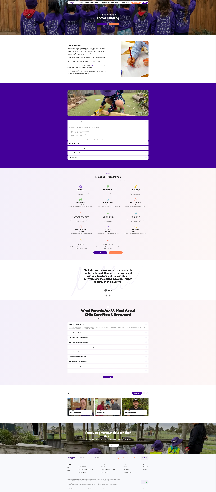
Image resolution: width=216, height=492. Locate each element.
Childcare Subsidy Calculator (129, 470)
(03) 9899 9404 (126, 2)
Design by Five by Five (143, 488)
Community (80, 470)
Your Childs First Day (128, 472)
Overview (103, 466)
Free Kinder (92, 2)
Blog (109, 2)
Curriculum (97, 2)
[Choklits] (72, 2)
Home (101, 14)
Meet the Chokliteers (82, 472)
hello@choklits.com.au (87, 458)
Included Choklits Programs (106, 473)
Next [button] (110, 295)
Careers (116, 2)
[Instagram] (142, 457)
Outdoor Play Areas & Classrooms (108, 470)
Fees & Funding (126, 469)
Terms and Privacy (103, 488)
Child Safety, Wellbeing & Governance (85, 469)
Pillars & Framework (82, 466)
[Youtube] (146, 457)
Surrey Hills (133, 458)
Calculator (93, 65)
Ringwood (125, 458)
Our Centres (145, 466)
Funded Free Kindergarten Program (108, 469)
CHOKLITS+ (81, 2)
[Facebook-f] (144, 457)
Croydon (118, 458)
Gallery (79, 473)
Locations (145, 464)
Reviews (112, 2)
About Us (86, 2)
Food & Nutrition (104, 472)
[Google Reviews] (144, 482)
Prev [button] (106, 295)
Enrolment (104, 2)
